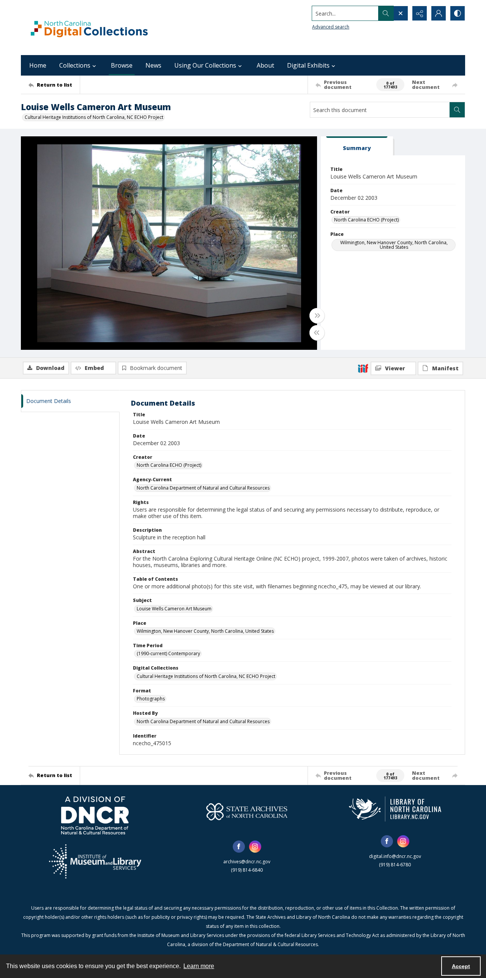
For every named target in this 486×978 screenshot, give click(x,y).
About (265, 65)
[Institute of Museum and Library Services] (95, 861)
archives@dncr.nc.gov (246, 861)
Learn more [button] (198, 966)
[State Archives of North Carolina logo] (246, 811)
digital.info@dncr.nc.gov (395, 856)
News (153, 65)
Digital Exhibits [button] (308, 65)
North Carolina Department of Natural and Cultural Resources (203, 488)
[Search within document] (457, 109)
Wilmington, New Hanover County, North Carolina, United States (394, 244)
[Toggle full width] (317, 315)
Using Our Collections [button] (205, 65)
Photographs (151, 698)
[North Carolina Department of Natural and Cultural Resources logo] (95, 815)
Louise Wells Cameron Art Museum (174, 608)
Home (37, 65)
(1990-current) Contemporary (168, 653)
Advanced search (330, 27)
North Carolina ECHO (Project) (366, 219)
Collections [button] (74, 65)
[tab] (357, 146)
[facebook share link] (239, 847)
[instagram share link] (255, 847)
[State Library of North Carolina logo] (395, 809)
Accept (461, 966)
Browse (122, 65)
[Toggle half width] (317, 332)
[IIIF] (363, 368)
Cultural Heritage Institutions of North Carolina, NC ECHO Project (94, 117)
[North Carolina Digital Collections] (89, 27)
